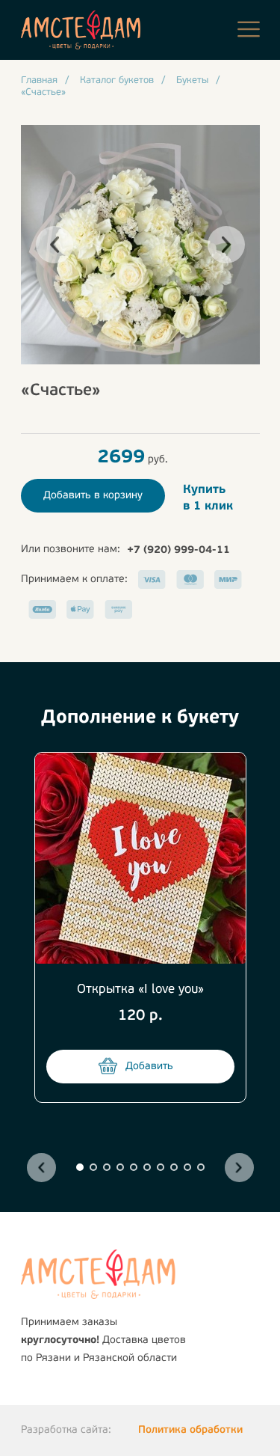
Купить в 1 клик (208, 498)
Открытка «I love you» (140, 989)
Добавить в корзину (93, 495)
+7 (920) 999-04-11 (178, 550)
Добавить (149, 1066)
